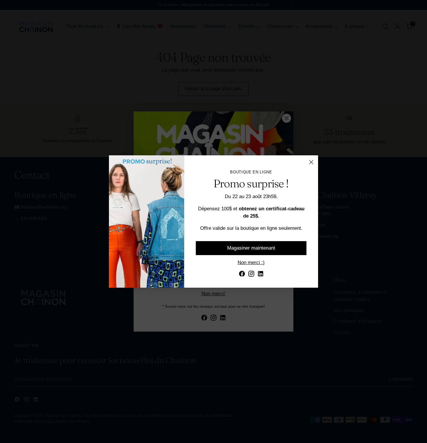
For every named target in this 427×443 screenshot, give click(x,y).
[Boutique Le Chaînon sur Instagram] (251, 275)
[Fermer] (311, 162)
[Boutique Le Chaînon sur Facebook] (241, 275)
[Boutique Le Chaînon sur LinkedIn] (260, 275)
